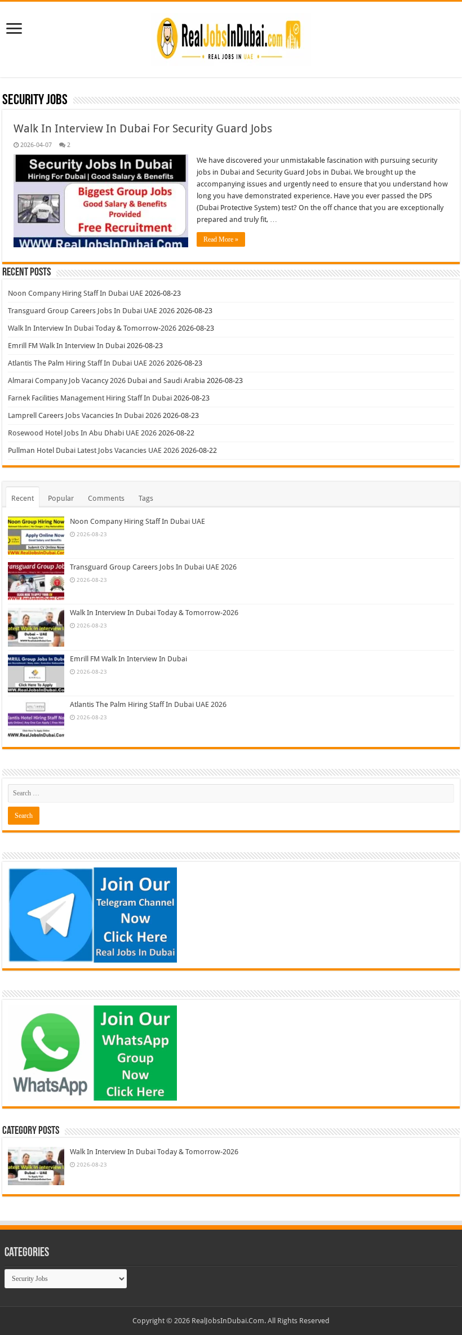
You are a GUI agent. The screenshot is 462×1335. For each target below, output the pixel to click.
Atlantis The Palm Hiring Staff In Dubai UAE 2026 (86, 363)
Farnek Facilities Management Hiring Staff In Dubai (90, 398)
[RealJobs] (231, 37)
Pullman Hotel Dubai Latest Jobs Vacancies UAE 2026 (93, 450)
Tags (146, 498)
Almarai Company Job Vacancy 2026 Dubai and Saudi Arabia (106, 380)
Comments (106, 498)
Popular (61, 498)
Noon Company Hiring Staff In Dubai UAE (75, 293)
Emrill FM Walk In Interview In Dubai (66, 345)
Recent (22, 498)
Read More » (220, 239)
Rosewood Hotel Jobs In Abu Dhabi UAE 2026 (82, 433)
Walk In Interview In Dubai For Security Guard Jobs (143, 128)
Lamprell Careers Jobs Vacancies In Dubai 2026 (84, 415)
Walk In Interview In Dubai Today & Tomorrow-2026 (92, 328)
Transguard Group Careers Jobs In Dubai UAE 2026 (91, 310)
